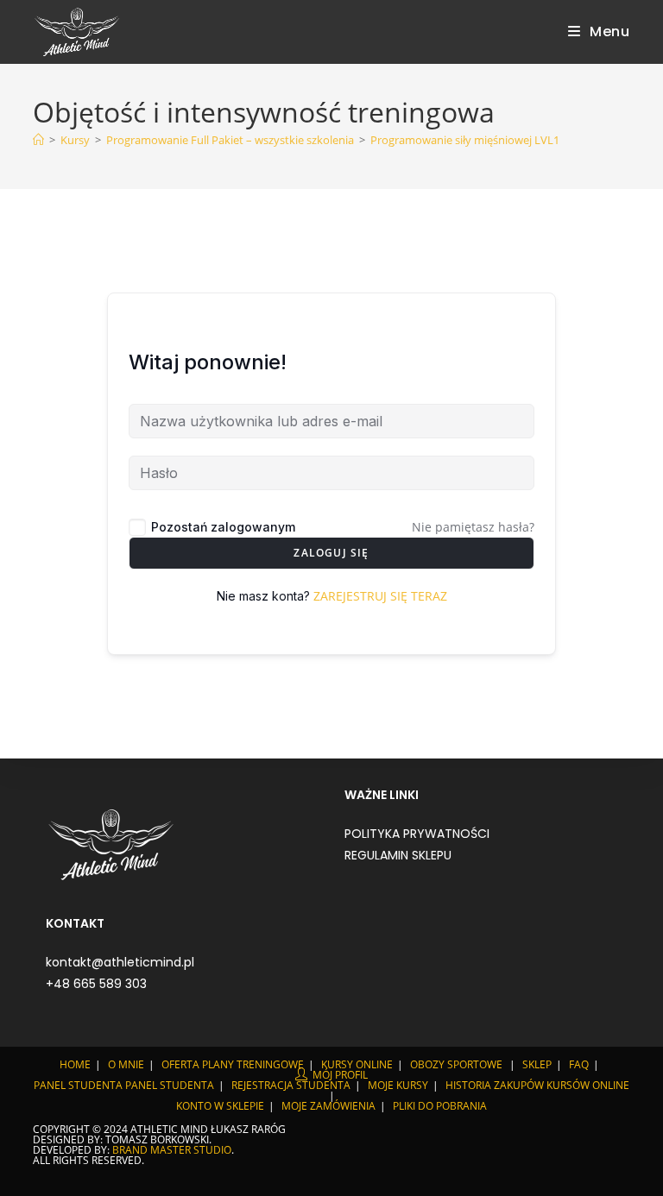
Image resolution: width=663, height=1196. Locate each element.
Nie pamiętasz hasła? (473, 527)
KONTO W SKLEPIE (220, 1105)
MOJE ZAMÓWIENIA (328, 1105)
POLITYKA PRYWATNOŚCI (416, 833)
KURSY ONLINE (357, 1064)
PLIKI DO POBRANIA (440, 1105)
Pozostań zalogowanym (223, 526)
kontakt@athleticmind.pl (120, 962)
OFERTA (180, 1064)
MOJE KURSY (398, 1085)
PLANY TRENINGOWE (253, 1064)
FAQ (579, 1064)
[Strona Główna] (38, 140)
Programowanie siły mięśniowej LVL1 (464, 140)
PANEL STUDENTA (78, 1085)
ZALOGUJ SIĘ (331, 552)
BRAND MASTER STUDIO (171, 1149)
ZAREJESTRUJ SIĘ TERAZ (380, 596)
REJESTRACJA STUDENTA (290, 1085)
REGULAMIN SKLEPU (397, 855)
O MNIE (126, 1064)
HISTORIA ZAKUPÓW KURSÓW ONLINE (537, 1085)
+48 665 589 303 (96, 983)
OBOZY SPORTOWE (456, 1064)
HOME (75, 1064)
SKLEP (537, 1064)
